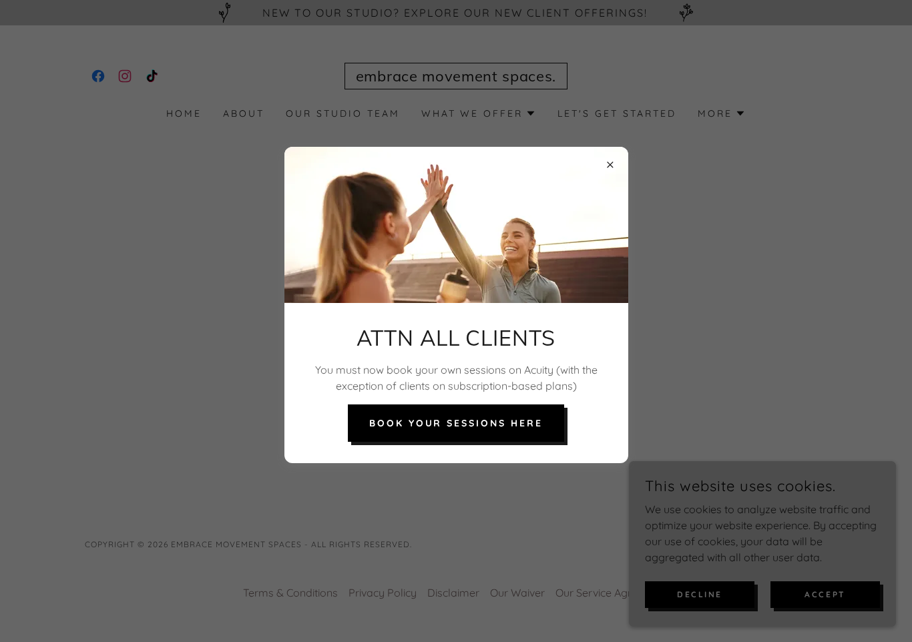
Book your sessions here (456, 423)
